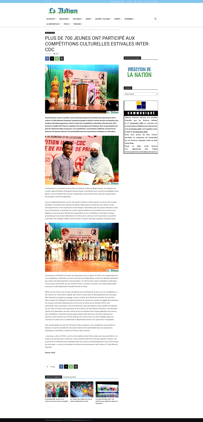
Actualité (51, 19)
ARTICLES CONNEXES (53, 377)
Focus (66, 24)
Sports (117, 19)
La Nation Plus (53, 24)
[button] (155, 19)
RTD (135, 1)
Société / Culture (102, 19)
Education (63, 19)
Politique (77, 19)
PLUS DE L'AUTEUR (69, 377)
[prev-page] (46, 407)
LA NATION (65, 420)
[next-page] (49, 407)
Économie (129, 19)
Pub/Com (77, 24)
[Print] (62, 58)
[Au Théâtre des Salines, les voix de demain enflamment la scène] (81, 389)
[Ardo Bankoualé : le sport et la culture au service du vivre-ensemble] (56, 389)
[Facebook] (46, 1)
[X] (50, 1)
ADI (146, 1)
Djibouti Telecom (153, 1)
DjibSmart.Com (86, 420)
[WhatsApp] (57, 58)
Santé (88, 19)
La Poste (129, 1)
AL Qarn (140, 1)
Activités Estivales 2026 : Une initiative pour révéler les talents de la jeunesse (107, 401)
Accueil (47, 30)
